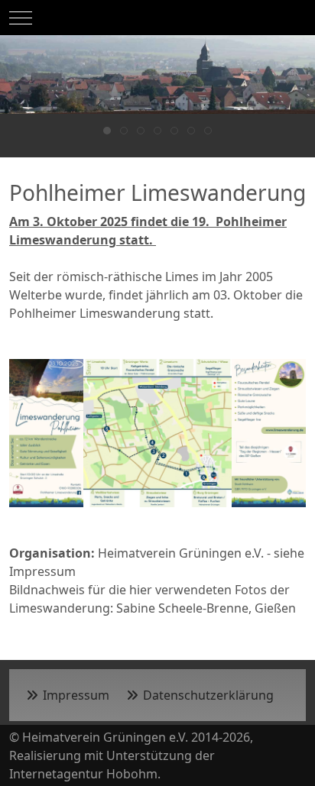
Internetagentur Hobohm (83, 773)
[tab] (107, 130)
